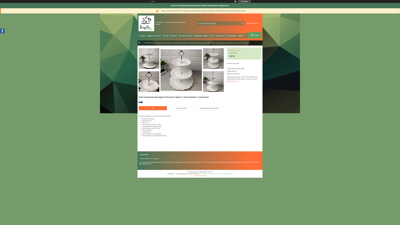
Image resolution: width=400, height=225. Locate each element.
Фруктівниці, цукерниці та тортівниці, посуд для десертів (191, 43)
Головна (142, 36)
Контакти (173, 36)
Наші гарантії (220, 36)
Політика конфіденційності (225, 174)
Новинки (241, 36)
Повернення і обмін (201, 36)
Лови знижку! (231, 36)
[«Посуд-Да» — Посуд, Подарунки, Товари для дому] (146, 23)
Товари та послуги (153, 36)
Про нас (166, 36)
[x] (141, 103)
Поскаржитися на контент (208, 174)
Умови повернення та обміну (149, 158)
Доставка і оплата (185, 36)
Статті (211, 36)
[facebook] (139, 103)
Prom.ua (210, 172)
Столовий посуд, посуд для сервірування (157, 43)
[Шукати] (242, 23)
